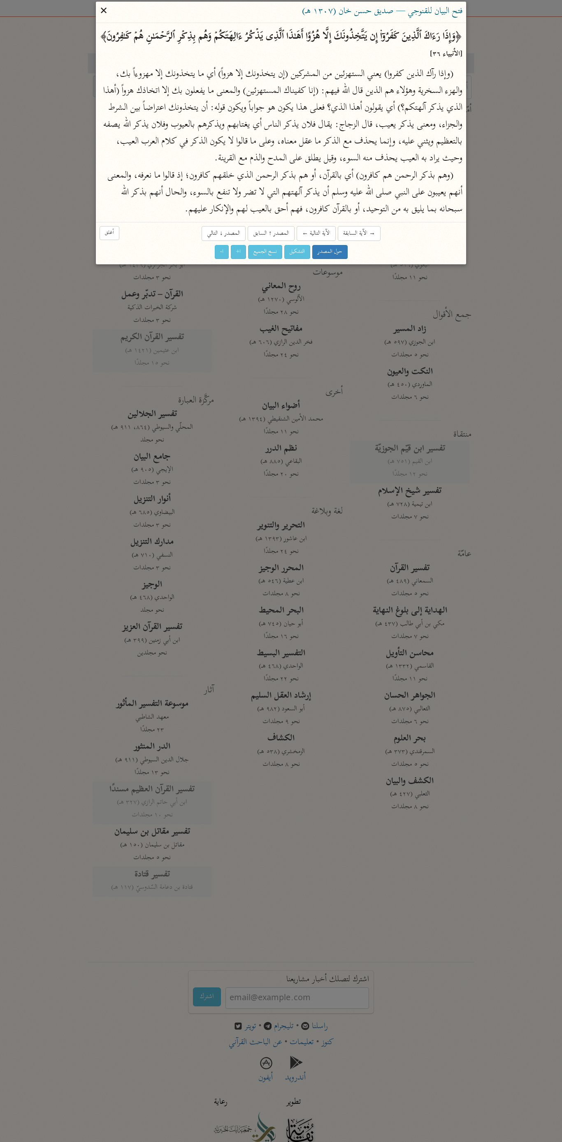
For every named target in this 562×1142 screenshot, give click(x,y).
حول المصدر (330, 252)
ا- (221, 252)
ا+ (238, 252)
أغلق (109, 233)
